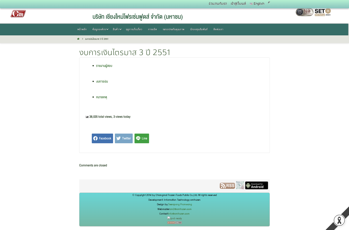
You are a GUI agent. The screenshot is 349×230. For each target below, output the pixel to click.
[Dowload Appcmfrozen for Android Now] (116, 187)
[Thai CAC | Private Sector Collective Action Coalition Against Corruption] (305, 15)
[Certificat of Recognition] (323, 15)
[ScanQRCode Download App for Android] (99, 187)
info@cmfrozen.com (179, 214)
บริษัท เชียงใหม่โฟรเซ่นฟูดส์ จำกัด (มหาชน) (138, 17)
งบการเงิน (102, 81)
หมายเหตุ (101, 97)
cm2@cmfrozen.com (181, 209)
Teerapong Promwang (180, 205)
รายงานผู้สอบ (104, 66)
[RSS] (87, 187)
